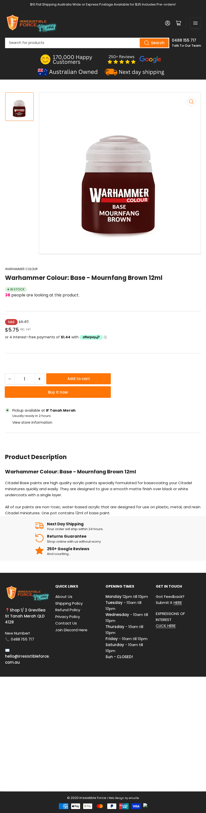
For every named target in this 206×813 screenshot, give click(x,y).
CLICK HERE (166, 625)
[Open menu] (195, 23)
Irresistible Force (92, 797)
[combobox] (87, 43)
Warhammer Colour (21, 269)
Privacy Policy (67, 616)
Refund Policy (67, 609)
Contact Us (66, 623)
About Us (63, 596)
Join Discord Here (71, 630)
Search (158, 42)
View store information (32, 422)
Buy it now (58, 392)
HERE (178, 602)
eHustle (134, 798)
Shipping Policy (69, 603)
